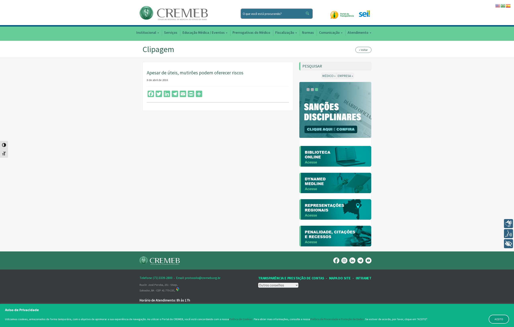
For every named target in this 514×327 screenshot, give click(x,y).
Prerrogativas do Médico (251, 32)
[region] (257, 315)
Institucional (146, 32)
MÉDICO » (329, 76)
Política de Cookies (241, 319)
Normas (308, 32)
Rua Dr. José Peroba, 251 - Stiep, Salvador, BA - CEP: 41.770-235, (158, 287)
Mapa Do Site (340, 278)
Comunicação (330, 32)
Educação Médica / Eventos (204, 32)
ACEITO (499, 319)
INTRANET (363, 278)
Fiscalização (285, 32)
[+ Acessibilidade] (508, 243)
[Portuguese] (503, 5)
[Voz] (508, 233)
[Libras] (508, 223)
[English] (498, 5)
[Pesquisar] (308, 13)
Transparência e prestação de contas (291, 278)
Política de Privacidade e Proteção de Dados (337, 319)
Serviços (170, 32)
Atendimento (358, 32)
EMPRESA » (345, 76)
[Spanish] (508, 5)
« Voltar (363, 50)
